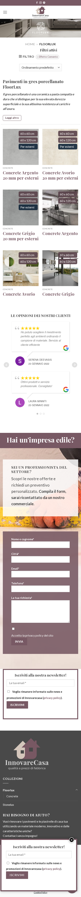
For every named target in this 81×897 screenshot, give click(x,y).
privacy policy (34, 635)
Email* (15, 568)
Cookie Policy (40, 892)
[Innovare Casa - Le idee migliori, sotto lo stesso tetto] (41, 12)
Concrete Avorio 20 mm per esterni (60, 175)
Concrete (12, 796)
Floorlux (9, 790)
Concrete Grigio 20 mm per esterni (21, 236)
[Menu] (5, 12)
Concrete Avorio (19, 294)
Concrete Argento (60, 233)
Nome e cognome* (22, 539)
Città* (15, 554)
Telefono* (17, 583)
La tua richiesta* (21, 597)
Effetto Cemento (48, 56)
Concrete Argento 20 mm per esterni (21, 175)
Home (30, 44)
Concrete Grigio (58, 294)
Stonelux (8, 804)
